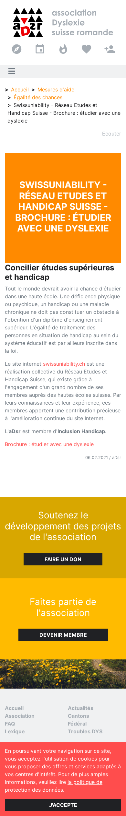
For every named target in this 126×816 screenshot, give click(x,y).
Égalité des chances (38, 97)
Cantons (78, 716)
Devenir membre (63, 635)
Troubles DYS (85, 731)
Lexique (15, 731)
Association (20, 716)
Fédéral (77, 723)
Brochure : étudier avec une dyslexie (49, 444)
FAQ (10, 723)
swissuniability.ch (64, 364)
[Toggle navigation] (11, 71)
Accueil (20, 89)
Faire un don (63, 559)
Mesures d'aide (55, 89)
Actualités (80, 708)
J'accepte (63, 805)
